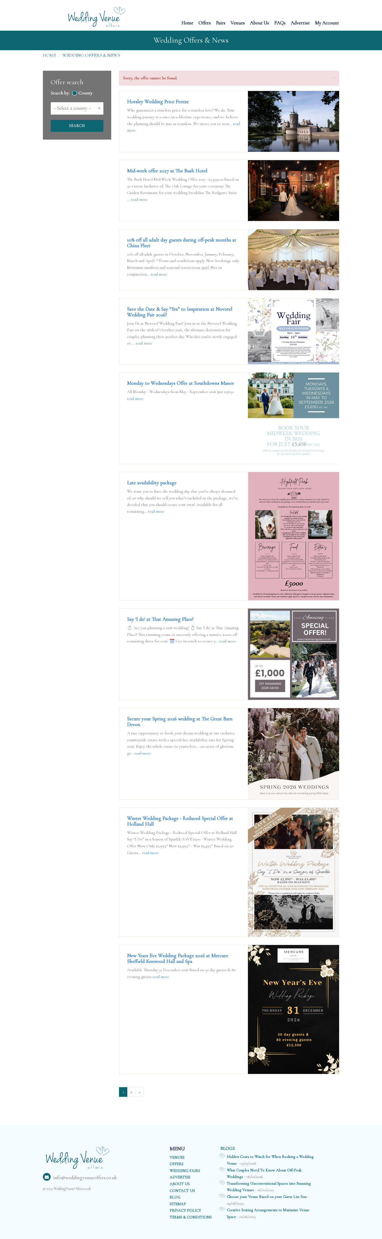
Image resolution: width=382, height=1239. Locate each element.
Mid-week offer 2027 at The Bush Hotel (167, 171)
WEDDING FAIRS (185, 1170)
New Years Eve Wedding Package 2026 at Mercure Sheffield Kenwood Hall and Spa (177, 958)
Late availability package (151, 483)
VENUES (177, 1157)
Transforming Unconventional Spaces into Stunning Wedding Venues (269, 1186)
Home (187, 22)
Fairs (220, 22)
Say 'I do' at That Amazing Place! (160, 619)
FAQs (280, 22)
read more (139, 199)
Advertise (300, 22)
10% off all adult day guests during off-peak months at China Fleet (181, 243)
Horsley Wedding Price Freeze (158, 102)
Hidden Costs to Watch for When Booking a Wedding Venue (270, 1160)
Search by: (60, 93)
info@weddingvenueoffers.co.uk (85, 1178)
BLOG (175, 1197)
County (85, 93)
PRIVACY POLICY (185, 1210)
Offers (205, 22)
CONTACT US (182, 1190)
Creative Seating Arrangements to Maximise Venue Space (268, 1213)
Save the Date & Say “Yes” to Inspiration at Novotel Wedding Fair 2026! (179, 312)
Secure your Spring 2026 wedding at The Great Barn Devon (180, 722)
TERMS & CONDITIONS (191, 1217)
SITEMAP (178, 1204)
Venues (237, 22)
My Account (327, 22)
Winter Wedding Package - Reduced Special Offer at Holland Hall (180, 821)
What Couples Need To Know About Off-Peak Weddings (264, 1173)
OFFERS (176, 1164)
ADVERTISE (180, 1177)
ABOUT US (180, 1184)
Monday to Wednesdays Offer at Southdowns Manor (180, 383)
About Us (259, 22)
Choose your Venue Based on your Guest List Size (267, 1196)
